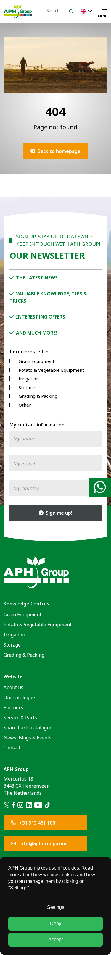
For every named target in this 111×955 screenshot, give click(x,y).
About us (13, 687)
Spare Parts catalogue (28, 727)
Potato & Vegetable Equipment (51, 370)
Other (25, 405)
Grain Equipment (36, 361)
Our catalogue (19, 697)
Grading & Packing (38, 396)
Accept (55, 939)
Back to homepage (59, 151)
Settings (55, 907)
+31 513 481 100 (36, 823)
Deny (55, 923)
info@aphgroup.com (42, 843)
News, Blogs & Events (28, 737)
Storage (27, 387)
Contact (12, 747)
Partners (13, 707)
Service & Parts (20, 717)
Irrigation (29, 379)
